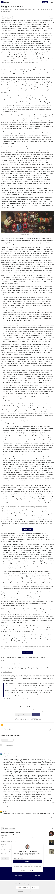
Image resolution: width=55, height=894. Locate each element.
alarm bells (9, 240)
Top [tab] (3, 828)
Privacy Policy (38, 866)
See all (4, 859)
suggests (36, 169)
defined (51, 91)
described (10, 147)
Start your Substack (24, 887)
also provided (13, 181)
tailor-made (20, 201)
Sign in (51, 2)
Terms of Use (34, 864)
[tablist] (7, 740)
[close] (41, 845)
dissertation (21, 156)
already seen (9, 628)
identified (20, 30)
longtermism (46, 21)
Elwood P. (5, 753)
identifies (8, 192)
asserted (3, 156)
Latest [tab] (6, 828)
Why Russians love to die (8, 841)
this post (8, 418)
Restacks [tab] (11, 740)
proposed (14, 151)
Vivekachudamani (7, 672)
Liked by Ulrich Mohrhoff (9, 754)
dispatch (15, 21)
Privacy (27, 884)
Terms (31, 884)
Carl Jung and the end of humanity (11, 832)
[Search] (52, 828)
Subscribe (45, 2)
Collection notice (38, 884)
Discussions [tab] (12, 828)
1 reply (6, 806)
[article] (27, 834)
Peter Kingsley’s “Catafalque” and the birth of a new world (15, 834)
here (23, 260)
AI (3, 811)
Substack (20, 891)
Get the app (34, 887)
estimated (39, 117)
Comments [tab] (4, 740)
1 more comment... (4, 821)
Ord (31, 41)
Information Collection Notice (27, 866)
